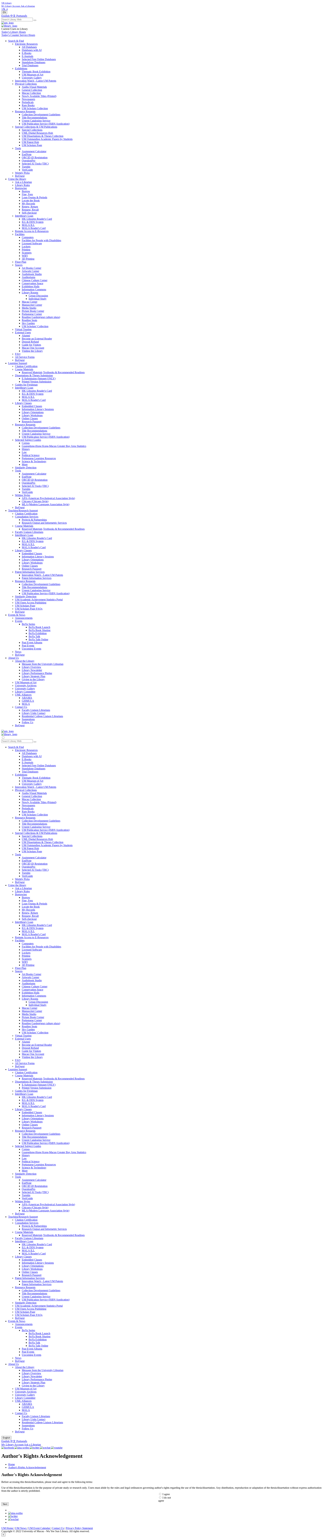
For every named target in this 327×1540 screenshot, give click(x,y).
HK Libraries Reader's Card (37, 218)
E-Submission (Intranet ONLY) (39, 378)
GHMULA (28, 700)
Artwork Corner (30, 271)
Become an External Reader (37, 338)
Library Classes (23, 403)
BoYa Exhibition (38, 633)
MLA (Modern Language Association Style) (45, 504)
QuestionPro (28, 160)
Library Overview (31, 667)
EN (4, 12)
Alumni (26, 335)
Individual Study (37, 298)
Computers (28, 237)
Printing (26, 249)
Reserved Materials (32, 372)
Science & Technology (34, 461)
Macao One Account (33, 347)
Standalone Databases (33, 62)
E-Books (26, 53)
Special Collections (32, 129)
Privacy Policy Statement (79, 1528)
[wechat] (13, 1519)
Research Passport (31, 421)
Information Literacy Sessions (38, 409)
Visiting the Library (32, 350)
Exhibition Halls (30, 286)
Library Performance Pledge (37, 673)
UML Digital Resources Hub (37, 132)
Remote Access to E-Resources (32, 231)
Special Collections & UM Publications (36, 126)
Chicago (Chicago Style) (35, 501)
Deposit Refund (30, 341)
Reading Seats (29, 320)
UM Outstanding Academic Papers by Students (47, 139)
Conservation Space (32, 283)
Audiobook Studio (32, 274)
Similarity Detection (25, 467)
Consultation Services (26, 516)
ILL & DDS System (32, 222)
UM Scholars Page (32, 145)
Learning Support (17, 363)
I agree (166, 1494)
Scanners (27, 252)
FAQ (17, 354)
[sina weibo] (15, 1513)
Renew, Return (30, 206)
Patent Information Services (30, 571)
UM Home (7, 1528)
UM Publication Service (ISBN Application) (45, 123)
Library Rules (22, 185)
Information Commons (34, 289)
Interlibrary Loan (24, 215)
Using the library (17, 179)
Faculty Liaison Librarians (29, 532)
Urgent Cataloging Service (36, 120)
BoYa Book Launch (39, 627)
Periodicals (28, 102)
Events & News (16, 614)
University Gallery (32, 77)
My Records (28, 203)
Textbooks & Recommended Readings (64, 372)
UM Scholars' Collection (35, 326)
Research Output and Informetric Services (44, 522)
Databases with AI (32, 50)
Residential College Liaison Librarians (42, 716)
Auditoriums (28, 277)
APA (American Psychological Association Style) (48, 498)
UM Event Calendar (39, 1528)
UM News (21, 1528)
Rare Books (28, 105)
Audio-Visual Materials (34, 86)
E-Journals (27, 56)
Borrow (26, 191)
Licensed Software (32, 243)
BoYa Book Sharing (39, 630)
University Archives (25, 685)
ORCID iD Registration (35, 157)
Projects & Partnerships (34, 519)
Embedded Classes (32, 406)
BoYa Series (28, 624)
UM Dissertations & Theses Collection (42, 136)
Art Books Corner (31, 268)
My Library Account (12, 1444)
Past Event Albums (32, 642)
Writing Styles (22, 495)
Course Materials (24, 369)
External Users (23, 332)
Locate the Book (31, 200)
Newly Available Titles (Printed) (39, 96)
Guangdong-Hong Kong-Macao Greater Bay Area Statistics (54, 446)
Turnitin (26, 166)
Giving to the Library (33, 679)
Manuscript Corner (32, 304)
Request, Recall (30, 209)
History (26, 449)
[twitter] (13, 1516)
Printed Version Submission (36, 381)
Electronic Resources (26, 43)
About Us (13, 657)
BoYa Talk (34, 636)
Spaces (18, 264)
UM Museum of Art (32, 74)
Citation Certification (26, 366)
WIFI (25, 255)
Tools (18, 148)
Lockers (26, 246)
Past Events (28, 645)
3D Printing (28, 258)
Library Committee (25, 691)
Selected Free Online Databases (39, 59)
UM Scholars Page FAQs (28, 608)
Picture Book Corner (33, 311)
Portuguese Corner (32, 314)
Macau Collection (31, 93)
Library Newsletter (32, 670)
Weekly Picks (22, 172)
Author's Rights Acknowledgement (27, 1467)
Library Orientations (33, 412)
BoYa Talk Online (38, 639)
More (25, 464)
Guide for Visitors (31, 344)
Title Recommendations (34, 117)
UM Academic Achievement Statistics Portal (39, 599)
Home (11, 1464)
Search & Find (16, 40)
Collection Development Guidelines (41, 114)
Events (18, 621)
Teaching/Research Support (23, 510)
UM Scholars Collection (35, 108)
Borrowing (21, 188)
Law (24, 452)
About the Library (24, 660)
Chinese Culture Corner (34, 280)
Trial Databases (30, 65)
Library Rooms (30, 292)
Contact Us (21, 707)
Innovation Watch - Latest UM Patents (35, 80)
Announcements (24, 618)
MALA (26, 703)
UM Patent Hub (30, 142)
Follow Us (27, 722)
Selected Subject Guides (28, 439)
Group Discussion (38, 295)
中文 (13, 15)
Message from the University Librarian (42, 664)
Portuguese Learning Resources (39, 458)
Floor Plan (20, 261)
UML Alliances (23, 694)
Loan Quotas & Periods (34, 197)
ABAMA (27, 697)
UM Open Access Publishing (30, 602)
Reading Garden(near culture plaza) (41, 317)
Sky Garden (28, 323)
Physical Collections (26, 83)
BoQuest (20, 175)
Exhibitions (21, 68)
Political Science (31, 455)
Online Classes (30, 418)
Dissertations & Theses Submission (34, 375)
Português (21, 15)
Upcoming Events (31, 648)
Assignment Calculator (34, 151)
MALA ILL (28, 225)
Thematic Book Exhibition (36, 71)
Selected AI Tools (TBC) (35, 163)
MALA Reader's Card (34, 228)
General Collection (32, 90)
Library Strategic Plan (33, 676)
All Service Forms (25, 357)
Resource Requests (25, 111)
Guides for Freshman (26, 384)
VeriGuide (27, 169)
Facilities (20, 234)
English (5, 15)
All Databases (29, 47)
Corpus (26, 443)
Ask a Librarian (23, 182)
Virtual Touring (23, 329)
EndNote (27, 154)
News (18, 651)
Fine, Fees (27, 194)
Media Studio (29, 307)
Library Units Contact (33, 713)
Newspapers (28, 99)
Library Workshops (32, 415)
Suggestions (28, 719)
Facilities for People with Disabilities (41, 240)
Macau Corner (29, 301)
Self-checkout (29, 212)
